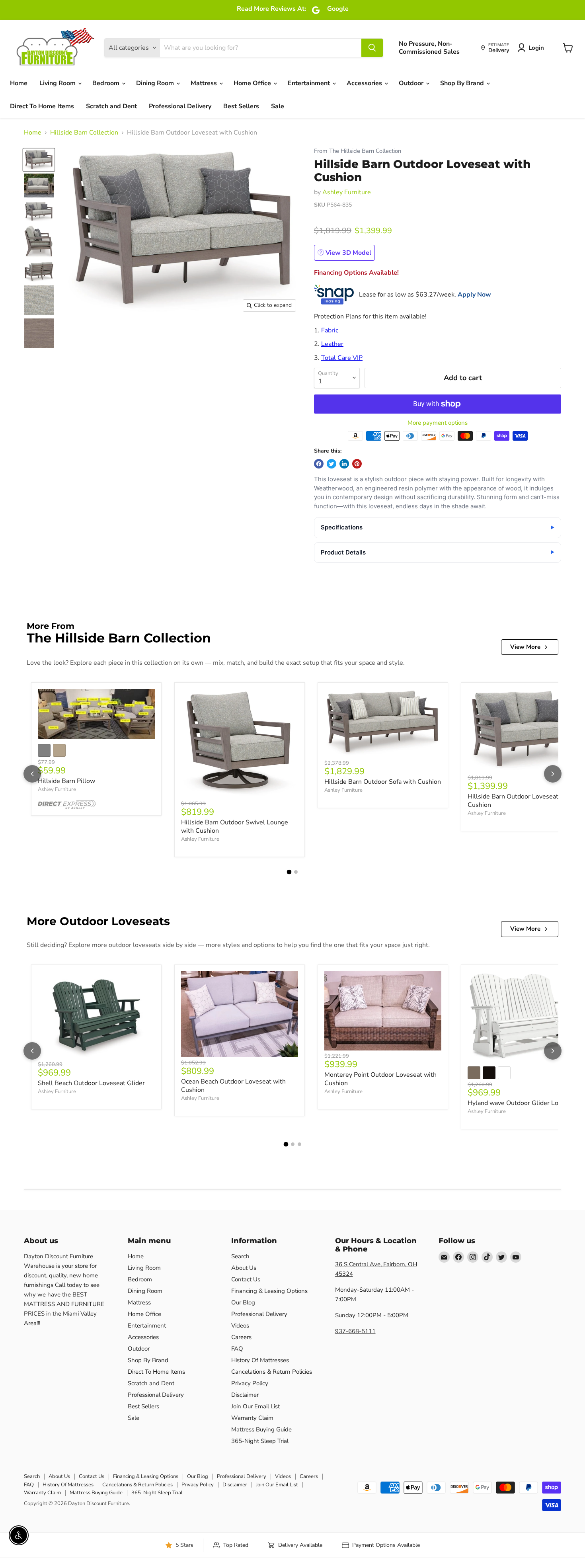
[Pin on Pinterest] (357, 464)
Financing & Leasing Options (269, 1291)
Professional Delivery (180, 106)
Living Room (58, 83)
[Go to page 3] (299, 1144)
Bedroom (106, 83)
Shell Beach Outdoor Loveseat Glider (91, 1083)
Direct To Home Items (42, 106)
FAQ (237, 1349)
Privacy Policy (249, 1383)
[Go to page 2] (296, 872)
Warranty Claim (252, 1418)
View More (525, 647)
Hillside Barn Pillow (66, 781)
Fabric (329, 330)
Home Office (253, 83)
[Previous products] (32, 774)
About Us (243, 1268)
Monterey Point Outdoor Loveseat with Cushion (380, 1078)
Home (18, 83)
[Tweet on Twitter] (331, 464)
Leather (332, 344)
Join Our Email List (255, 1406)
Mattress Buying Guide (261, 1429)
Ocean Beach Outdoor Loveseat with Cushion (233, 1085)
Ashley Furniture (346, 192)
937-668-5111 (355, 1331)
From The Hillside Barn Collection (357, 151)
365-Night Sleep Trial (260, 1441)
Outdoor (412, 83)
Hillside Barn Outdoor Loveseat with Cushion (520, 800)
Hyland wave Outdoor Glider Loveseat (522, 1103)
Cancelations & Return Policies (271, 1372)
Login (536, 48)
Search (240, 1256)
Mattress (204, 83)
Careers (241, 1337)
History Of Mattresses (260, 1360)
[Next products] (553, 774)
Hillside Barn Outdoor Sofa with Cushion (382, 781)
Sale (277, 106)
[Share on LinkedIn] (344, 464)
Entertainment (310, 83)
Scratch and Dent (111, 106)
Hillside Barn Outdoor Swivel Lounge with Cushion (234, 826)
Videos (240, 1326)
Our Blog (243, 1302)
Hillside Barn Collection (84, 132)
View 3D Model (347, 252)
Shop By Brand (463, 83)
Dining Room (156, 83)
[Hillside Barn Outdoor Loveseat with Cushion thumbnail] (39, 159)
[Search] (372, 48)
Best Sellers (241, 106)
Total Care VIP (342, 357)
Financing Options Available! (356, 272)
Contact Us (245, 1279)
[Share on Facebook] (319, 464)
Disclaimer (245, 1395)
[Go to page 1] (289, 872)
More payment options (438, 423)
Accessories (365, 83)
